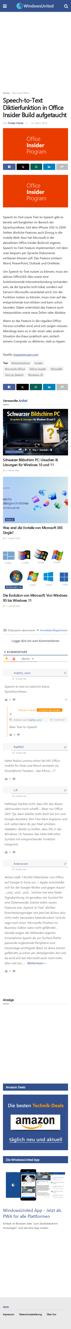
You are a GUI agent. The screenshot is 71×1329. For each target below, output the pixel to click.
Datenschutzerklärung (30, 1314)
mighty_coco (34, 719)
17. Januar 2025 (12, 606)
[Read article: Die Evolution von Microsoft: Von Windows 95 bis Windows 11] (35, 568)
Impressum (8, 1314)
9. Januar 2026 (12, 470)
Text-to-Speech (14, 374)
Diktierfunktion (20, 362)
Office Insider (38, 368)
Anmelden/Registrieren (53, 630)
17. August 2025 (12, 538)
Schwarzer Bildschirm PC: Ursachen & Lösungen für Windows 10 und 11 (30, 462)
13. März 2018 (39, 123)
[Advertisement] (35, 49)
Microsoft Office (20, 92)
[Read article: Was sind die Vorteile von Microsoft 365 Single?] (35, 500)
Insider (39, 362)
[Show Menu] (5, 6)
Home (6, 92)
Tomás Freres (15, 123)
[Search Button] (66, 6)
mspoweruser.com (25, 354)
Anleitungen (14, 451)
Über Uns (51, 1314)
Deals (9, 519)
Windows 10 (35, 374)
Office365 (56, 368)
